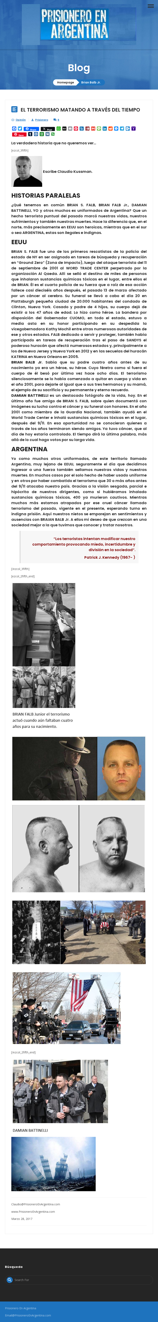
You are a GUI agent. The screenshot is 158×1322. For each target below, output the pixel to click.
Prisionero (41, 120)
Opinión (21, 120)
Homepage (65, 82)
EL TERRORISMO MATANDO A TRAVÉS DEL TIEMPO (80, 109)
